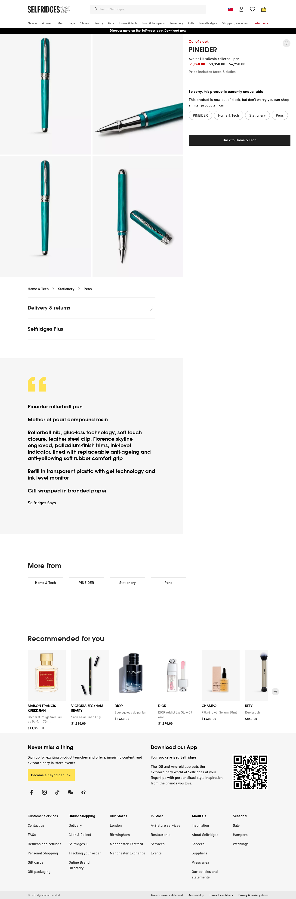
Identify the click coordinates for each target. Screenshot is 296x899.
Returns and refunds (44, 844)
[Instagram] (44, 795)
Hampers (240, 834)
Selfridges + (78, 844)
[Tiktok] (57, 795)
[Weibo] (83, 795)
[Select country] (230, 9)
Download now (175, 31)
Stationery (66, 289)
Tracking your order (85, 853)
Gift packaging (39, 871)
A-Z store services (165, 825)
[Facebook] (31, 795)
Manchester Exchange (127, 853)
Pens (88, 289)
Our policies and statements (205, 874)
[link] (46, 719)
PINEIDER (203, 50)
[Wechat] (70, 795)
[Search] (95, 9)
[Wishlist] (252, 9)
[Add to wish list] (286, 43)
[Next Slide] (275, 692)
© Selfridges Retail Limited (44, 895)
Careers (198, 844)
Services (158, 844)
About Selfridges (205, 834)
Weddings (241, 844)
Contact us (36, 825)
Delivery (75, 825)
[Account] (241, 9)
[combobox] (151, 9)
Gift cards (35, 862)
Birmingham (120, 834)
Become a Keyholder (47, 775)
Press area (200, 862)
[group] (148, 691)
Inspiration (200, 825)
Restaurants (160, 834)
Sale (236, 825)
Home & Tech (38, 289)
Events (156, 853)
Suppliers (199, 853)
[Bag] (263, 9)
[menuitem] (32, 23)
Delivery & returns (49, 307)
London (116, 825)
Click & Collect (80, 834)
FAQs (32, 834)
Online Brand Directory (79, 865)
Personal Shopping (43, 853)
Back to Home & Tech (239, 140)
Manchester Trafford (126, 844)
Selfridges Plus (45, 329)
